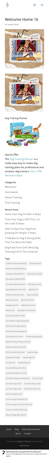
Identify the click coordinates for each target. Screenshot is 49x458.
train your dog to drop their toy (16, 399)
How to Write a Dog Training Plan (17, 321)
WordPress (24, 445)
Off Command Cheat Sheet (15, 352)
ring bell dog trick (28, 357)
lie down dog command (34, 336)
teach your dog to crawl (32, 383)
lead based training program (16, 326)
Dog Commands (32, 295)
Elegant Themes (24, 441)
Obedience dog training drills (16, 347)
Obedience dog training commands (18, 342)
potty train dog (32, 352)
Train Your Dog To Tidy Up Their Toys (19, 404)
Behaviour (10, 186)
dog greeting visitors (28, 305)
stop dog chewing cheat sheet (16, 373)
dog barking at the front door (16, 289)
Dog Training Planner (31, 429)
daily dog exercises (34, 284)
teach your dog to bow (13, 383)
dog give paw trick (12, 305)
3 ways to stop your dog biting (16, 263)
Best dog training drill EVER (15, 279)
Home (8, 429)
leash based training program (16, 331)
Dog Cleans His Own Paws (15, 295)
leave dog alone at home (14, 336)
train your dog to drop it (14, 394)
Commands (11, 192)
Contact (27, 433)
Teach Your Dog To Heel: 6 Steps (23, 214)
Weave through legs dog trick (16, 415)
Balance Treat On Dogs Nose (16, 268)
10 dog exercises (35, 263)
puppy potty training (13, 357)
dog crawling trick (12, 300)
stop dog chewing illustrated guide (18, 378)
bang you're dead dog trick (15, 274)
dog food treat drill (27, 300)
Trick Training (12, 202)
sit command (10, 362)
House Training (13, 197)
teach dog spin (37, 378)
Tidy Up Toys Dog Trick (32, 389)
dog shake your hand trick (26, 310)
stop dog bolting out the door (16, 368)
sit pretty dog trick (24, 362)
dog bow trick (33, 289)
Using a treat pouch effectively (16, 410)
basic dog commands (34, 274)
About (18, 433)
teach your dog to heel (13, 389)
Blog (17, 429)
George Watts (13, 24)
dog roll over (10, 310)
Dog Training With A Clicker (15, 316)
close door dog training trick (15, 284)
